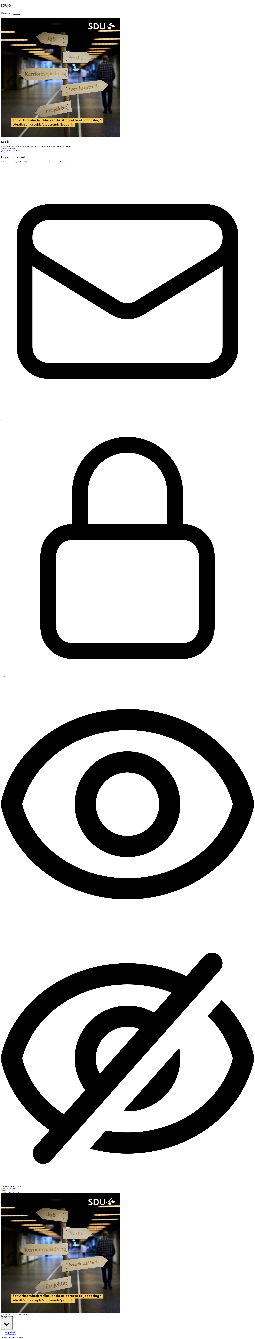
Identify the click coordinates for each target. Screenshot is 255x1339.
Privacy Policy (22, 1314)
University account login (8, 148)
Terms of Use (13, 1314)
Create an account (13, 1192)
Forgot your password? (8, 1188)
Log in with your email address (10, 150)
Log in (3, 1190)
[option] (129, 1332)
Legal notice (5, 1314)
